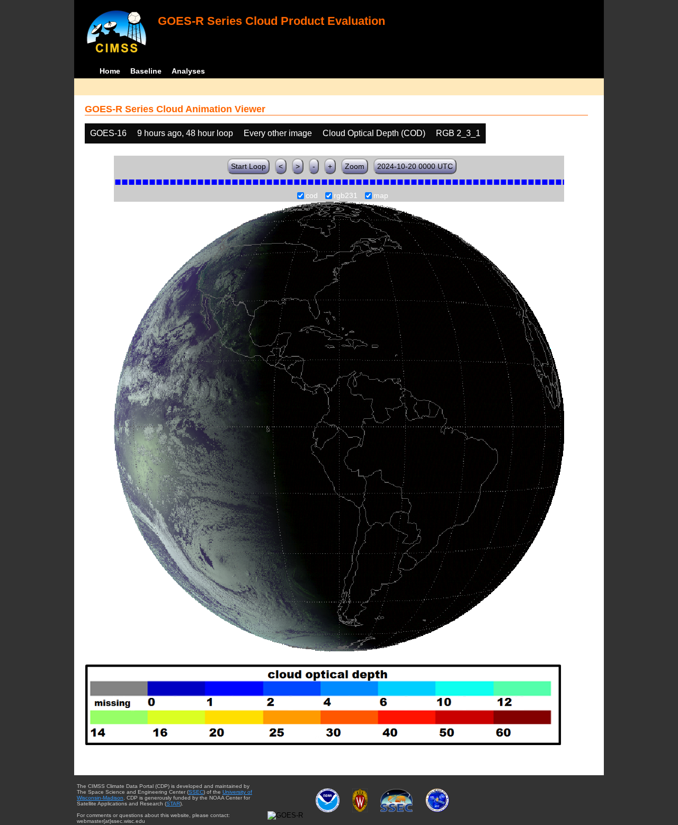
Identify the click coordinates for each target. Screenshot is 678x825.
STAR (173, 803)
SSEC (196, 792)
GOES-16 (108, 133)
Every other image (278, 133)
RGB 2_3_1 (458, 133)
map (380, 196)
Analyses (188, 71)
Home (110, 71)
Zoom (354, 166)
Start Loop (248, 166)
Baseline (146, 71)
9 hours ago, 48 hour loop (185, 133)
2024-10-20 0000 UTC (415, 166)
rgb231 (346, 196)
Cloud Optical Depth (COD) (374, 133)
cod (312, 196)
